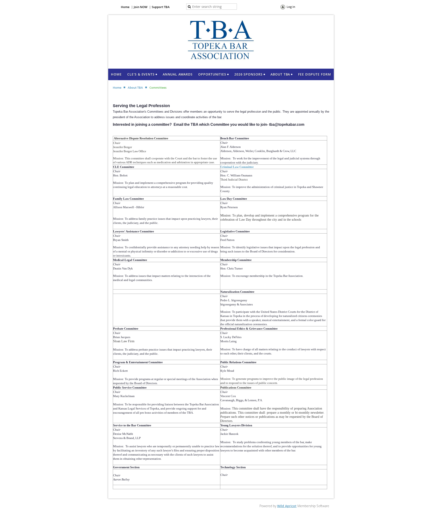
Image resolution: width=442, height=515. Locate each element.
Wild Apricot (287, 506)
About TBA (135, 87)
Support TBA (161, 7)
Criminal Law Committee (237, 167)
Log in (291, 7)
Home (125, 7)
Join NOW (140, 7)
